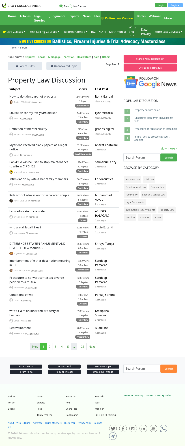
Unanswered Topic (65, 66)
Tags (97, 402)
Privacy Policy (84, 422)
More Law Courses (167, 32)
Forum (11, 402)
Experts (74, 16)
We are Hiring (23, 422)
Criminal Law (83, 269)
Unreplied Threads (150, 67)
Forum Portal (26, 371)
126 (81, 347)
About (11, 422)
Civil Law (83, 236)
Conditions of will (21, 295)
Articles (25, 16)
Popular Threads (64, 371)
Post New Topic (103, 366)
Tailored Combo (74, 32)
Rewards (99, 396)
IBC (93, 32)
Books (141, 16)
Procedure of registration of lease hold (155, 129)
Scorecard (71, 396)
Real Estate (84, 57)
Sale (96, 57)
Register (175, 5)
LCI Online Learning (105, 414)
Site (66, 6)
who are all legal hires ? (25, 227)
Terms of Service (53, 422)
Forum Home (26, 366)
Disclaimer (69, 422)
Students (144, 217)
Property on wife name (147, 110)
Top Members (44, 414)
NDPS (102, 32)
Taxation (130, 217)
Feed (39, 408)
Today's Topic (64, 366)
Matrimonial (117, 32)
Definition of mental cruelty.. (28, 129)
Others (106, 57)
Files (97, 16)
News (87, 16)
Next (92, 347)
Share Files (71, 408)
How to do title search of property (32, 96)
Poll (68, 402)
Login (161, 5)
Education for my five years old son (33, 113)
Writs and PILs (132, 31)
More (168, 18)
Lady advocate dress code (27, 211)
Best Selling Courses (43, 32)
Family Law (83, 122)
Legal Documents (83, 154)
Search (169, 157)
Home (12, 16)
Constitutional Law (136, 187)
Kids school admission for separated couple (39, 195)
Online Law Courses (119, 18)
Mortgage (54, 57)
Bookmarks (72, 414)
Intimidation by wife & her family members (38, 179)
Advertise (37, 422)
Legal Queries (39, 18)
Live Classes (15, 32)
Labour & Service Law (153, 194)
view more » (169, 148)
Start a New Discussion (150, 58)
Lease (41, 57)
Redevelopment (20, 328)
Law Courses (79, 6)
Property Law (83, 105)
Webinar (155, 16)
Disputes (30, 57)
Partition (68, 57)
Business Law (133, 179)
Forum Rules (26, 66)
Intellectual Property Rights (140, 209)
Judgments (57, 16)
